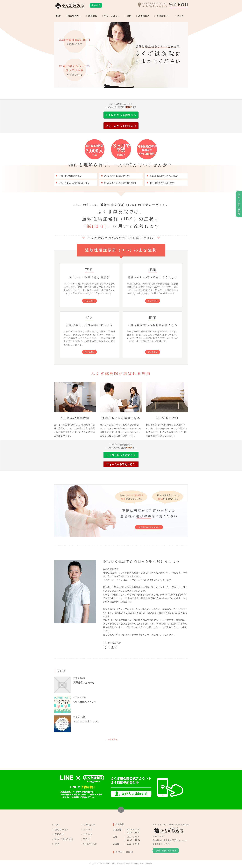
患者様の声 (144, 16)
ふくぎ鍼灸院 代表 (112, 642)
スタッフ (87, 829)
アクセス (87, 834)
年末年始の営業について (86, 721)
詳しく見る (89, 301)
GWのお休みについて (84, 702)
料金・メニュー (112, 16)
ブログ (180, 16)
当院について (163, 16)
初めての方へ (74, 16)
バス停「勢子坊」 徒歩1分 (154, 6)
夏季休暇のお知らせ (84, 682)
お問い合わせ (90, 844)
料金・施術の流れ (63, 839)
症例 (129, 16)
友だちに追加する (131, 794)
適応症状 (92, 16)
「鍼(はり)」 (97, 226)
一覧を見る (112, 739)
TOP (58, 16)
